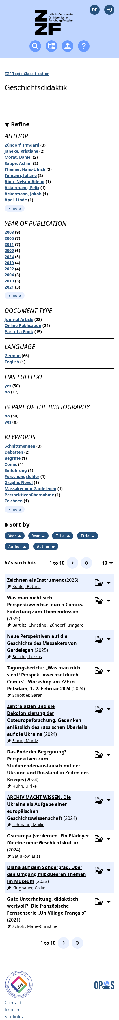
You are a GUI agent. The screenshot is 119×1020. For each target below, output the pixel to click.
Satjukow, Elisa (26, 856)
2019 (9, 262)
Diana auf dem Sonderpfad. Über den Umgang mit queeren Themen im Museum (46, 874)
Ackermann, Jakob (23, 193)
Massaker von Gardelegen (30, 488)
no (7, 392)
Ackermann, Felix (22, 187)
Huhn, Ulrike (24, 786)
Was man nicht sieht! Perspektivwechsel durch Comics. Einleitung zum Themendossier (45, 604)
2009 (9, 250)
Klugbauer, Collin (29, 888)
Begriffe (13, 458)
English (12, 361)
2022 (9, 268)
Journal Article (19, 319)
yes (8, 385)
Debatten (14, 452)
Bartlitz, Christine (29, 625)
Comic (11, 464)
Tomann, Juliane (21, 175)
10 (104, 563)
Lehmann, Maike (28, 824)
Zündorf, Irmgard (22, 145)
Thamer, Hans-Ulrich (25, 169)
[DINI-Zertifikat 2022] (19, 984)
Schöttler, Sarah (27, 695)
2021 (9, 287)
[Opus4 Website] (104, 984)
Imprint (13, 1009)
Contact (13, 1002)
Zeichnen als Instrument (35, 580)
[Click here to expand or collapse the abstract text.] (108, 582)
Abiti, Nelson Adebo (24, 181)
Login (109, 10)
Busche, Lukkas (27, 656)
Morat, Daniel (18, 157)
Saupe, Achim (18, 163)
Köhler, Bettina (26, 586)
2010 (9, 281)
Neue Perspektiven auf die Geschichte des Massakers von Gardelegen (42, 643)
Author (15, 546)
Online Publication (23, 325)
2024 (9, 256)
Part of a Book (19, 331)
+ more (14, 208)
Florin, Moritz (25, 740)
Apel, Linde (16, 199)
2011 (9, 244)
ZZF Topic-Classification (27, 73)
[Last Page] (86, 563)
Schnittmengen (20, 446)
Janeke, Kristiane (21, 151)
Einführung (16, 470)
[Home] (59, 25)
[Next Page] (72, 563)
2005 (9, 238)
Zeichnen (14, 500)
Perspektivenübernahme (29, 494)
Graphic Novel (19, 482)
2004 (9, 275)
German (13, 355)
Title (60, 535)
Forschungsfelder (22, 476)
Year (12, 535)
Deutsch (95, 10)
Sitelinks (14, 1016)
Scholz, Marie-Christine (34, 926)
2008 (9, 232)
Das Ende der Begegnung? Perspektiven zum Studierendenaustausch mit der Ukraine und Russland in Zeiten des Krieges (48, 766)
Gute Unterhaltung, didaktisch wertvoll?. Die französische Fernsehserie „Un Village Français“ (46, 906)
